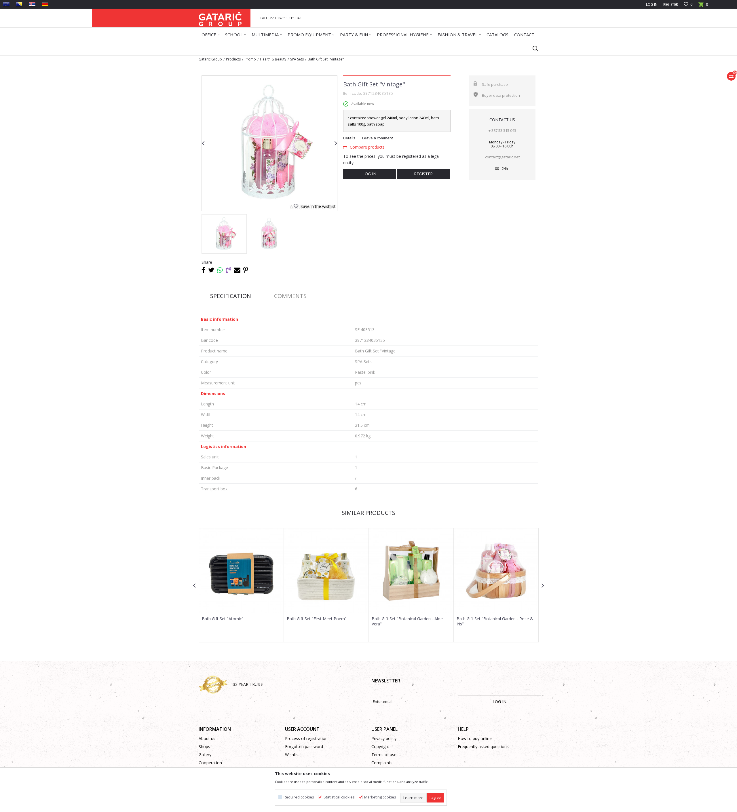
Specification (230, 296)
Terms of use (383, 754)
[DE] (45, 4)
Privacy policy (383, 738)
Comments (290, 296)
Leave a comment (377, 138)
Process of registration (306, 738)
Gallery (205, 754)
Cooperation (210, 762)
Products (233, 59)
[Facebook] (203, 269)
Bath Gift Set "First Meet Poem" (317, 618)
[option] (269, 143)
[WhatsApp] (220, 269)
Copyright (380, 746)
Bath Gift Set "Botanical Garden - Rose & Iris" (495, 621)
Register (670, 4)
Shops (204, 746)
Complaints (381, 762)
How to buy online (475, 738)
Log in (369, 174)
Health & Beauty (273, 59)
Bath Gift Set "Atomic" (223, 618)
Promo (250, 59)
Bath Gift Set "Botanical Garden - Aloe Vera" (407, 621)
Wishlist (292, 754)
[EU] (6, 4)
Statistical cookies (339, 797)
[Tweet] (211, 269)
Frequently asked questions (483, 746)
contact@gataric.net (502, 157)
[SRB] (32, 4)
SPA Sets (297, 59)
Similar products (368, 513)
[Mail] (237, 269)
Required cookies (299, 797)
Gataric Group (210, 59)
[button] (532, 48)
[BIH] (19, 4)
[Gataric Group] (220, 18)
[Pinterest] (245, 269)
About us (207, 738)
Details (349, 138)
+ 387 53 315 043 (502, 130)
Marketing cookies (380, 797)
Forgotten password (304, 746)
